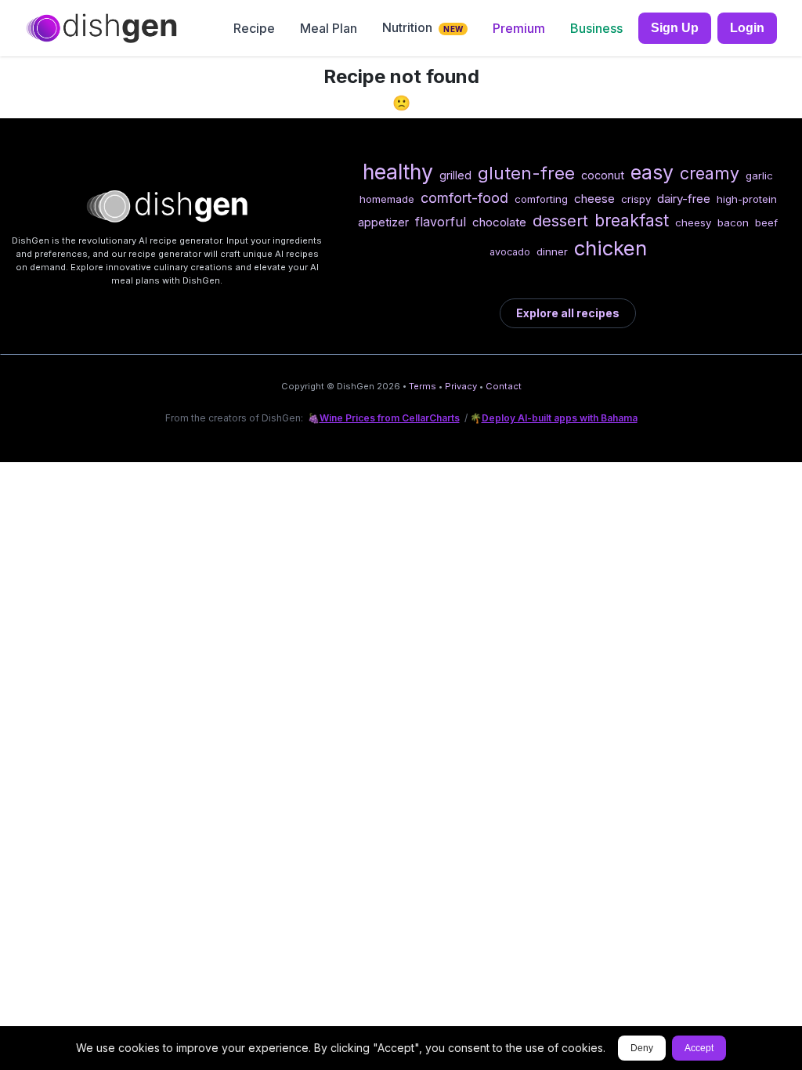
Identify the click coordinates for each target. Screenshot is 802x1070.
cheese (594, 198)
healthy (398, 171)
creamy (709, 173)
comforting (541, 199)
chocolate (499, 222)
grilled (455, 175)
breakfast (631, 220)
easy (652, 172)
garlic (759, 175)
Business (596, 28)
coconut (602, 175)
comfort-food (464, 198)
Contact (504, 386)
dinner (552, 251)
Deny (641, 1048)
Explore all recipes (568, 313)
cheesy (693, 222)
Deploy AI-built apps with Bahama (560, 418)
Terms (422, 386)
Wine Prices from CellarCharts (390, 418)
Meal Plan (328, 28)
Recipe (254, 28)
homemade (386, 199)
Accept (699, 1048)
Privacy (461, 386)
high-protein (747, 199)
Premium (519, 28)
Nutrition (422, 27)
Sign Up (675, 27)
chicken (610, 248)
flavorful (440, 222)
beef (766, 222)
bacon (733, 222)
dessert (560, 220)
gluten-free (526, 172)
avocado (510, 252)
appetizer (383, 222)
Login (747, 27)
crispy (636, 199)
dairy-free (683, 198)
